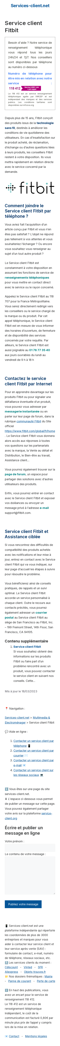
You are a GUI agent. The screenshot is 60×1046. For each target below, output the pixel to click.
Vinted (28, 967)
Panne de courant (19, 981)
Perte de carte (46, 981)
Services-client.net (30, 5)
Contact (14, 1036)
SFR (40, 967)
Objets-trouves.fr (35, 971)
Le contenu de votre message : (25, 854)
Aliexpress (11, 971)
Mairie (48, 976)
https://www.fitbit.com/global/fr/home (30, 431)
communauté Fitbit (28, 421)
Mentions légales (36, 1036)
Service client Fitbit (27, 646)
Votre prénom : (14, 841)
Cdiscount (11, 967)
